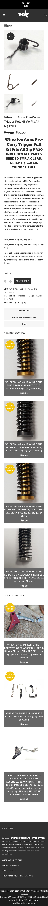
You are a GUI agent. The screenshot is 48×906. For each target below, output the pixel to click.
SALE (11, 299)
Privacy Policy (9, 871)
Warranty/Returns (12, 860)
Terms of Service (10, 865)
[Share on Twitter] (18, 303)
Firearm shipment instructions (17, 876)
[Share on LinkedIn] (22, 303)
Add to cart (22, 281)
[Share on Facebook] (15, 303)
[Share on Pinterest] (25, 303)
